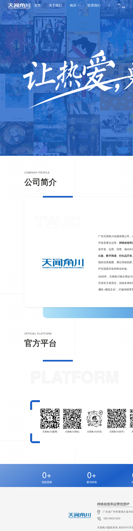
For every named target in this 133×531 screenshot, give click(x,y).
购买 (73, 5)
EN (123, 7)
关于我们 (55, 5)
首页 (37, 5)
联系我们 (94, 5)
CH (119, 4)
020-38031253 (111, 518)
